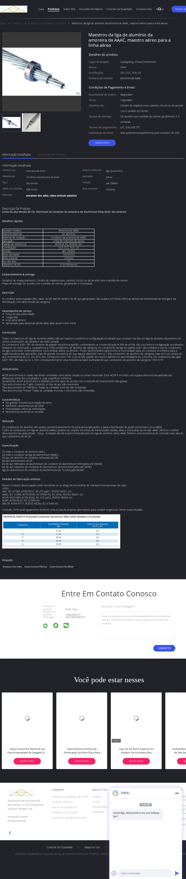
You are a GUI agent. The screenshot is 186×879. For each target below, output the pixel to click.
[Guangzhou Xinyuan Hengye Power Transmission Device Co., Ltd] (47, 626)
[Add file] (114, 873)
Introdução (98, 811)
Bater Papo (102, 142)
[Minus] (177, 793)
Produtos (53, 9)
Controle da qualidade (119, 9)
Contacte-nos (144, 9)
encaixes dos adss (12, 566)
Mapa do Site (92, 847)
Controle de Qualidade (60, 847)
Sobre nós (69, 9)
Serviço (96, 801)
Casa (41, 9)
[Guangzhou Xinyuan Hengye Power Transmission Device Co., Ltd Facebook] (10, 833)
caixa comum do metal (62, 566)
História (96, 796)
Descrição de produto (52, 155)
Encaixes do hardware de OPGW (70, 796)
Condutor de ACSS (62, 802)
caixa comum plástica (36, 566)
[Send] (177, 873)
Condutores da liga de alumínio (69, 817)
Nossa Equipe (100, 806)
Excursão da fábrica (90, 9)
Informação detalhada (16, 155)
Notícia (160, 9)
